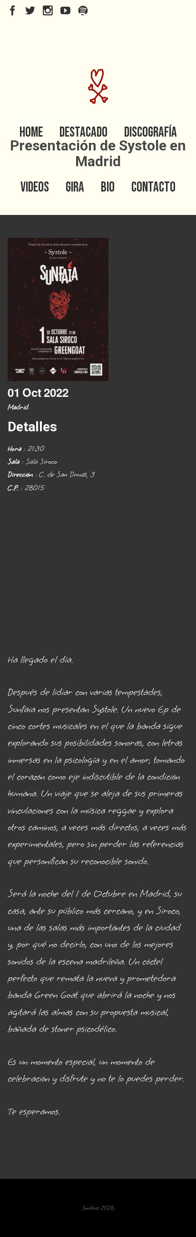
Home (31, 132)
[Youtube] (65, 11)
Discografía (150, 132)
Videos (34, 187)
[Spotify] (83, 11)
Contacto (153, 187)
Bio (108, 187)
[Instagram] (48, 11)
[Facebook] (13, 11)
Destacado (83, 132)
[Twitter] (30, 11)
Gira (75, 187)
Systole (104, 709)
